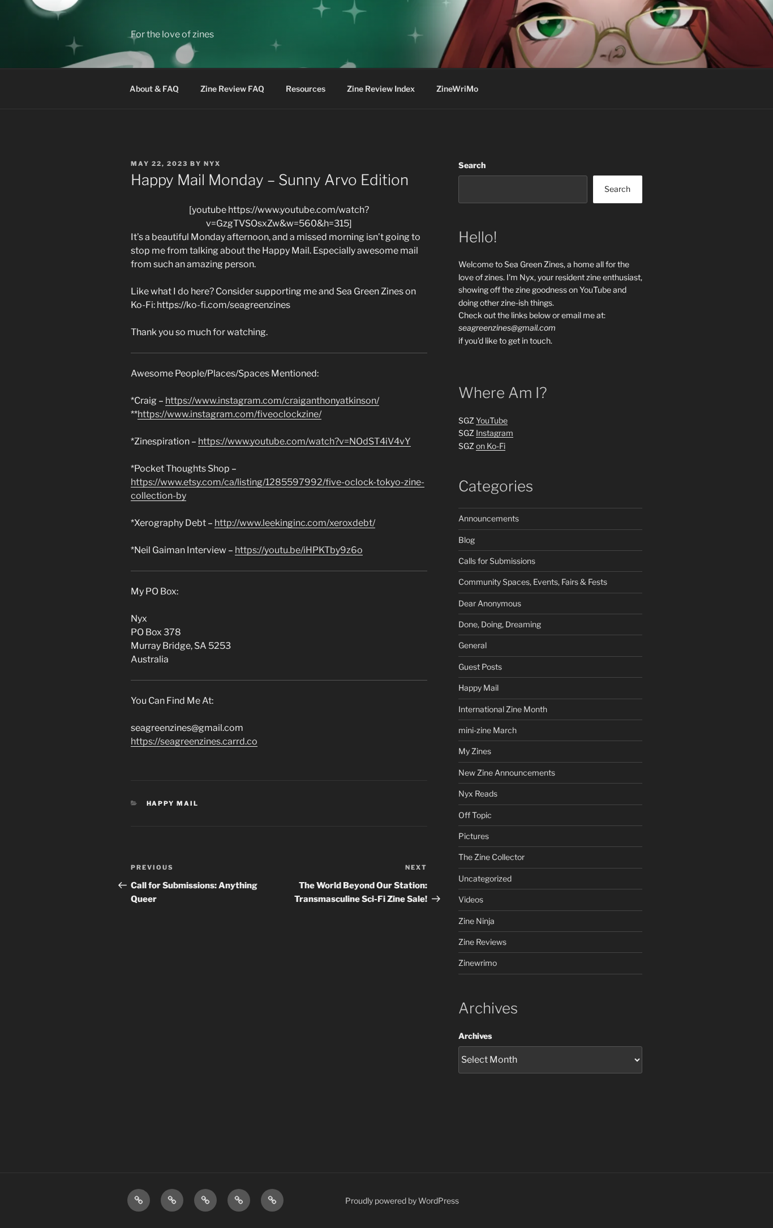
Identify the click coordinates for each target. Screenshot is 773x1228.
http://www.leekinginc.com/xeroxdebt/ (294, 522)
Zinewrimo (477, 963)
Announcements (488, 518)
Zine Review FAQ (232, 88)
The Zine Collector (491, 857)
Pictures (473, 836)
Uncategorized (485, 878)
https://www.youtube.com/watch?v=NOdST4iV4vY (304, 441)
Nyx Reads (477, 793)
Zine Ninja (476, 921)
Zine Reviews (482, 942)
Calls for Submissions (496, 561)
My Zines (474, 751)
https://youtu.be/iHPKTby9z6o (299, 550)
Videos (470, 899)
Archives (475, 1036)
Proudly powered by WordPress (402, 1200)
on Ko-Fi (490, 446)
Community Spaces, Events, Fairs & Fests (532, 582)
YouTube (492, 420)
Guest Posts (480, 666)
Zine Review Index (381, 88)
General (472, 645)
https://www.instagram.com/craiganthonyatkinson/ (272, 400)
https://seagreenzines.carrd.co (194, 741)
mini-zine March (487, 730)
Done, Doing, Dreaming (499, 624)
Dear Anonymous (489, 603)
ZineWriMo (457, 88)
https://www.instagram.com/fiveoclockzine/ (229, 414)
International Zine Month (502, 709)
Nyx (212, 164)
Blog (466, 540)
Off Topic (475, 815)
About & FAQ (154, 88)
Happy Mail (173, 803)
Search (472, 165)
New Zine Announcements (506, 772)
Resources (305, 88)
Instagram (494, 433)
